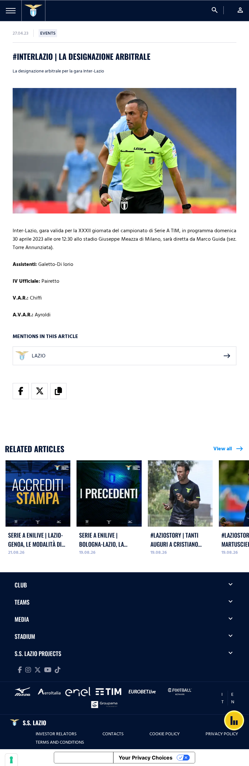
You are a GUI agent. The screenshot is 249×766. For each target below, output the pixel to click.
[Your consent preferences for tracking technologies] (11, 760)
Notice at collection (83, 757)
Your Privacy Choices (145, 757)
